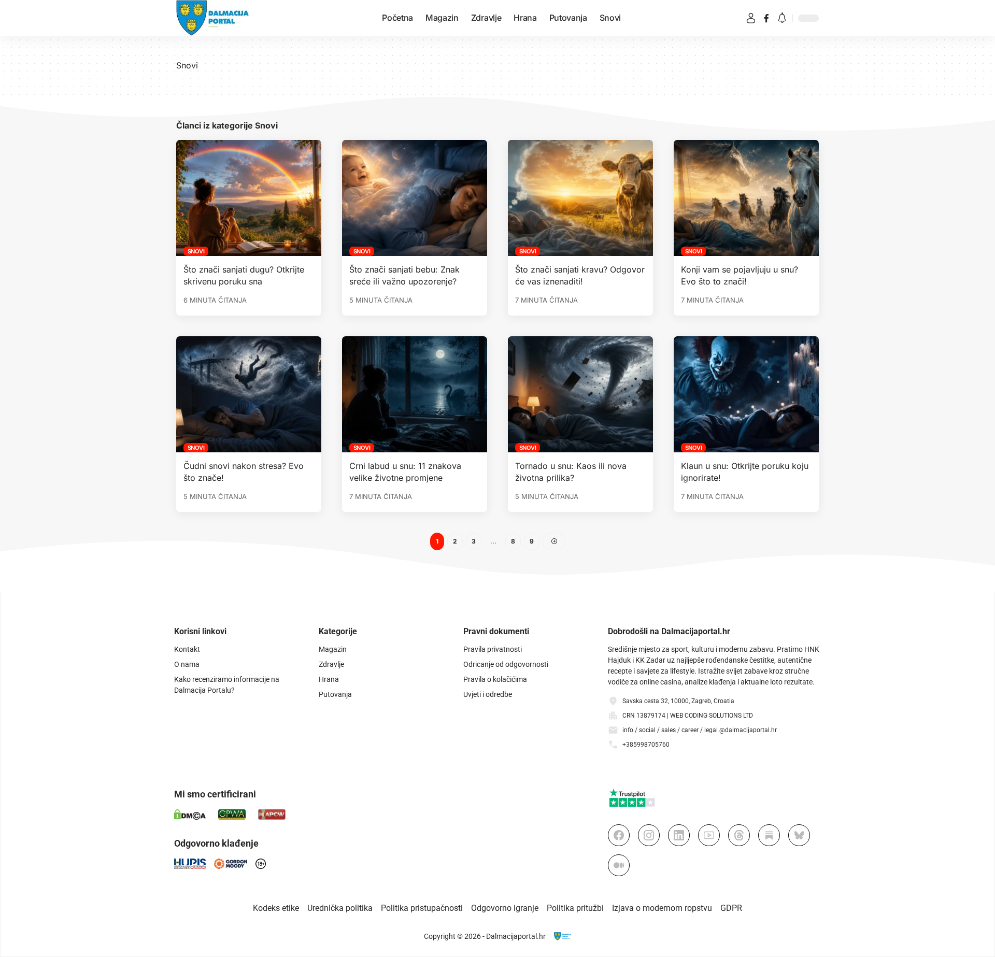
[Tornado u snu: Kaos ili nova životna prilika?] (580, 394)
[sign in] (751, 18)
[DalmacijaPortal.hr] (212, 18)
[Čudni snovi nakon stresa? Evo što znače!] (248, 394)
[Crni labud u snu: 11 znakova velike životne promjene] (414, 394)
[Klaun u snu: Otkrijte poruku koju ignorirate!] (746, 394)
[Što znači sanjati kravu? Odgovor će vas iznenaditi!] (580, 198)
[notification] (782, 18)
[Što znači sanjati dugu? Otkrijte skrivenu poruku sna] (248, 198)
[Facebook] (766, 18)
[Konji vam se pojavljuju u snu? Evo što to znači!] (746, 198)
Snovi (196, 251)
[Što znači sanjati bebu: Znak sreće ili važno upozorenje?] (414, 198)
